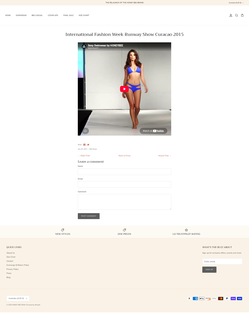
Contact (9, 261)
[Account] (230, 15)
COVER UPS (53, 15)
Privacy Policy (12, 269)
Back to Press (124, 155)
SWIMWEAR (21, 15)
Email (80, 179)
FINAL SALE (68, 15)
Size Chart (10, 257)
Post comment (88, 216)
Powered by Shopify (33, 305)
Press (8, 273)
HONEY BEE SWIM (18, 305)
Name (80, 166)
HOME (8, 15)
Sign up (209, 269)
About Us (10, 253)
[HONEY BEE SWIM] (124, 15)
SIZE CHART (84, 15)
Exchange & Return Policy (17, 265)
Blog (8, 277)
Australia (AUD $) (235, 3)
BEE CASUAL (37, 15)
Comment (82, 191)
